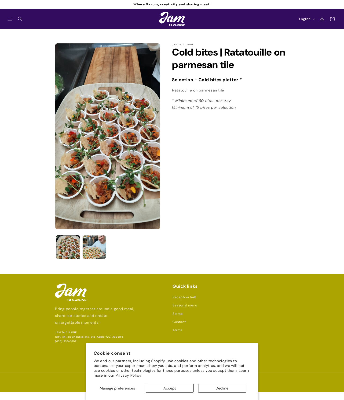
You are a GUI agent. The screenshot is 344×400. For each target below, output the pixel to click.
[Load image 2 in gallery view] (94, 247)
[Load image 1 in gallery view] (68, 247)
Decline (222, 388)
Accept (169, 388)
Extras (177, 314)
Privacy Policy (128, 375)
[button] (10, 19)
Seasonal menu (184, 305)
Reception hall (184, 297)
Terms (177, 330)
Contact (179, 322)
